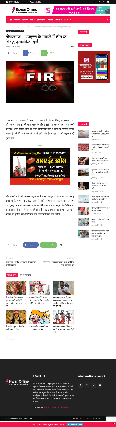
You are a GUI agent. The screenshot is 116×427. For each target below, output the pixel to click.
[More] (64, 53)
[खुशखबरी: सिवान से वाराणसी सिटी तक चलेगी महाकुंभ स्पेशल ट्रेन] (83, 172)
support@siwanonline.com (56, 407)
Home (8, 27)
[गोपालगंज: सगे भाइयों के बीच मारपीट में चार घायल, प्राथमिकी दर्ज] (63, 317)
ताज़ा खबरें (17, 20)
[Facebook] (94, 2)
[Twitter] (103, 2)
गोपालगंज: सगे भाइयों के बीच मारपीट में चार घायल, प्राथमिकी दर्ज (63, 329)
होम (11, 20)
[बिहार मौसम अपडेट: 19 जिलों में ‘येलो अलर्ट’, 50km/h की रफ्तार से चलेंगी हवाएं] (83, 134)
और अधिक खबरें (25, 275)
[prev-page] (7, 337)
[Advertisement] (40, 111)
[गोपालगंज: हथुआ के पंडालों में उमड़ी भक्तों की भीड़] (16, 317)
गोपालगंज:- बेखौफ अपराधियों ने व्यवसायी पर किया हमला (21, 263)
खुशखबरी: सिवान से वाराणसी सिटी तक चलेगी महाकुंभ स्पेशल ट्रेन (101, 172)
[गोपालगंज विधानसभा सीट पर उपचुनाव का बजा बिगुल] (39, 317)
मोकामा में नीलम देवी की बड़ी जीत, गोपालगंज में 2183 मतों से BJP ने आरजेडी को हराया (39, 300)
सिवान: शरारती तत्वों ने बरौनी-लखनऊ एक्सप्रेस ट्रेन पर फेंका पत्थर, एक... (101, 233)
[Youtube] (108, 2)
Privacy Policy (98, 418)
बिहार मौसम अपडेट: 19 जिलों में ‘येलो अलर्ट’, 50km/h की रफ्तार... (100, 133)
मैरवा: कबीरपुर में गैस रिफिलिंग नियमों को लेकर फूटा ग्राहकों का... (100, 147)
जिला (31, 20)
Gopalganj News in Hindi (22, 27)
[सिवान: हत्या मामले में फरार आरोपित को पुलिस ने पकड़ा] (83, 161)
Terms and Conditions (81, 418)
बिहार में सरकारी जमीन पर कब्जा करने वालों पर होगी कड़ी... (99, 185)
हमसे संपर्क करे (41, 20)
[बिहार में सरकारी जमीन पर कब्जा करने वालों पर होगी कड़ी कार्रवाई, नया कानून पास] (83, 186)
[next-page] (12, 337)
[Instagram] (99, 2)
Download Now (75, 424)
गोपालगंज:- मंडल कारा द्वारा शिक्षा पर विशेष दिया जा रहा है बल (58, 263)
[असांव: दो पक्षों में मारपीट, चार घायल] (83, 222)
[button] (107, 20)
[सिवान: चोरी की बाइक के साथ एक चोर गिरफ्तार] (83, 211)
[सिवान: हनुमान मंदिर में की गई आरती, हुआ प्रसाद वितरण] (83, 199)
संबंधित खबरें (11, 275)
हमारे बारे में (59, 20)
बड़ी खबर (25, 20)
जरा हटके (50, 20)
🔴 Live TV (68, 20)
